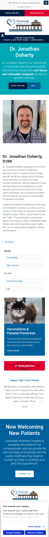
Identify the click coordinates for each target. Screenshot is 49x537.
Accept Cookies (13, 532)
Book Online (12, 13)
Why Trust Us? (13, 265)
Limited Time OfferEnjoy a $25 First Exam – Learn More (23, 39)
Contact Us (24, 474)
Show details (34, 526)
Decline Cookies (35, 532)
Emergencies (36, 13)
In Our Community (14, 281)
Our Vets (8, 273)
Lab (8, 289)
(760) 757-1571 (25, 7)
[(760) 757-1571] (34, 86)
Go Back (9, 242)
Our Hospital (12, 258)
